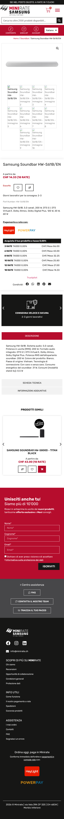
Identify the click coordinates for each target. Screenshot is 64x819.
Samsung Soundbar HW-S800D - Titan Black (32, 452)
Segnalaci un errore (15, 739)
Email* (7, 544)
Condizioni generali (15, 679)
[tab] (32, 336)
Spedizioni (11, 706)
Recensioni (11, 669)
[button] (57, 48)
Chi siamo (10, 664)
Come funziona (13, 697)
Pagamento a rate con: (15, 222)
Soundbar (24, 38)
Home (16, 38)
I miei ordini (11, 725)
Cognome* (9, 534)
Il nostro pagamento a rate (18, 701)
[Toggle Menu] (57, 10)
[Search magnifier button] (59, 20)
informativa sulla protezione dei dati (24, 559)
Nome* (7, 523)
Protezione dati (13, 683)
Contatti (10, 729)
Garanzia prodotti (14, 711)
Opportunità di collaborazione (19, 674)
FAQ (8, 734)
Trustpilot (32, 277)
